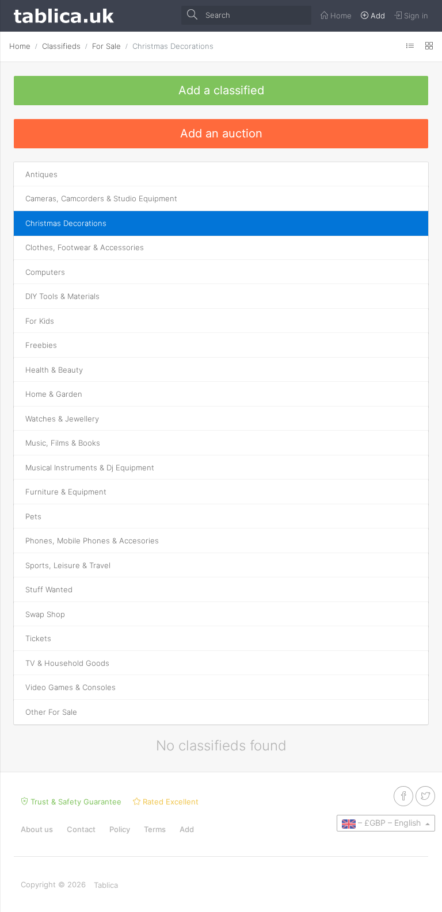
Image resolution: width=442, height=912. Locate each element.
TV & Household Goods (67, 663)
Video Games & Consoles (70, 687)
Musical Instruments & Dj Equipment (89, 467)
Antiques (41, 174)
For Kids (39, 320)
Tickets (38, 638)
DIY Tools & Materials (62, 296)
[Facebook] (403, 796)
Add (187, 829)
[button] (386, 823)
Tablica (106, 885)
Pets (33, 516)
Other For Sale (51, 711)
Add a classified (221, 90)
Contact (81, 829)
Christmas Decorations (173, 46)
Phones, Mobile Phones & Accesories (92, 540)
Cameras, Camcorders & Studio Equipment (101, 198)
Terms (155, 829)
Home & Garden (53, 393)
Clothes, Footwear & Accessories (84, 247)
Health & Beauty (54, 369)
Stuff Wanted (49, 589)
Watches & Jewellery (62, 418)
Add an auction (221, 133)
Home (20, 46)
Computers (45, 272)
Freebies (41, 345)
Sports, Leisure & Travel (67, 565)
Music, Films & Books (62, 442)
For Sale (106, 46)
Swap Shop (45, 614)
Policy (119, 829)
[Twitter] (425, 796)
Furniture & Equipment (65, 491)
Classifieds (61, 46)
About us (37, 829)
